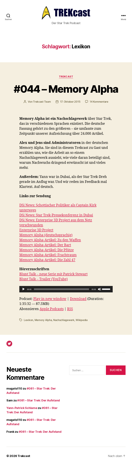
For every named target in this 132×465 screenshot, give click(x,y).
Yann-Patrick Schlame (21, 408)
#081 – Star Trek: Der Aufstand (38, 400)
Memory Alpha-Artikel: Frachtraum (48, 255)
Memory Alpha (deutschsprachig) (45, 235)
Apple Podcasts (52, 309)
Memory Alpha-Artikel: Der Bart (45, 245)
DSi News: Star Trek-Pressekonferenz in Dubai (56, 215)
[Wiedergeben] (23, 289)
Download (78, 299)
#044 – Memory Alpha (66, 89)
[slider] (106, 289)
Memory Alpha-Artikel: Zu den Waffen (50, 240)
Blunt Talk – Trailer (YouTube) (43, 279)
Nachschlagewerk (63, 320)
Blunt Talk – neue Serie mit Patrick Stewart (53, 274)
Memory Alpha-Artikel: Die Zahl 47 (47, 260)
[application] (66, 289)
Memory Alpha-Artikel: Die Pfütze (46, 250)
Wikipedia (82, 320)
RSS (70, 309)
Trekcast (66, 76)
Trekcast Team (42, 101)
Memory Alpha (43, 320)
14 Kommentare (99, 101)
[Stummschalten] (99, 289)
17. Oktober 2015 (70, 101)
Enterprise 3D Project (36, 230)
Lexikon (28, 320)
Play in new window (49, 299)
